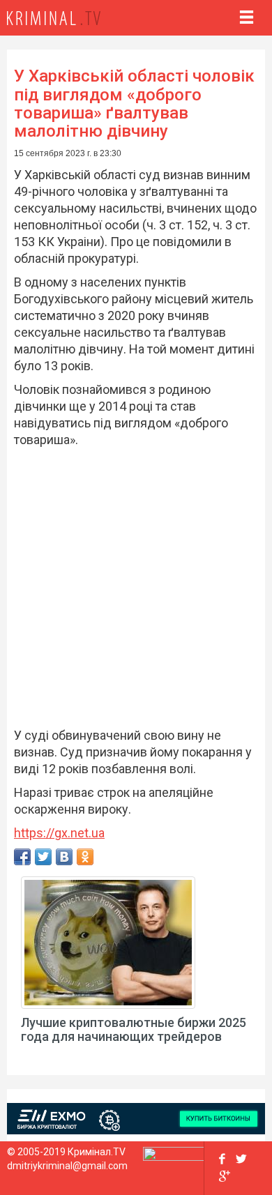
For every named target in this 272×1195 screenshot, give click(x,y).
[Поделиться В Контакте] (64, 856)
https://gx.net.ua (59, 832)
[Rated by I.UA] (173, 1157)
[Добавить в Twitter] (43, 856)
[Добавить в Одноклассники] (85, 856)
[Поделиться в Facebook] (22, 856)
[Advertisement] (136, 591)
